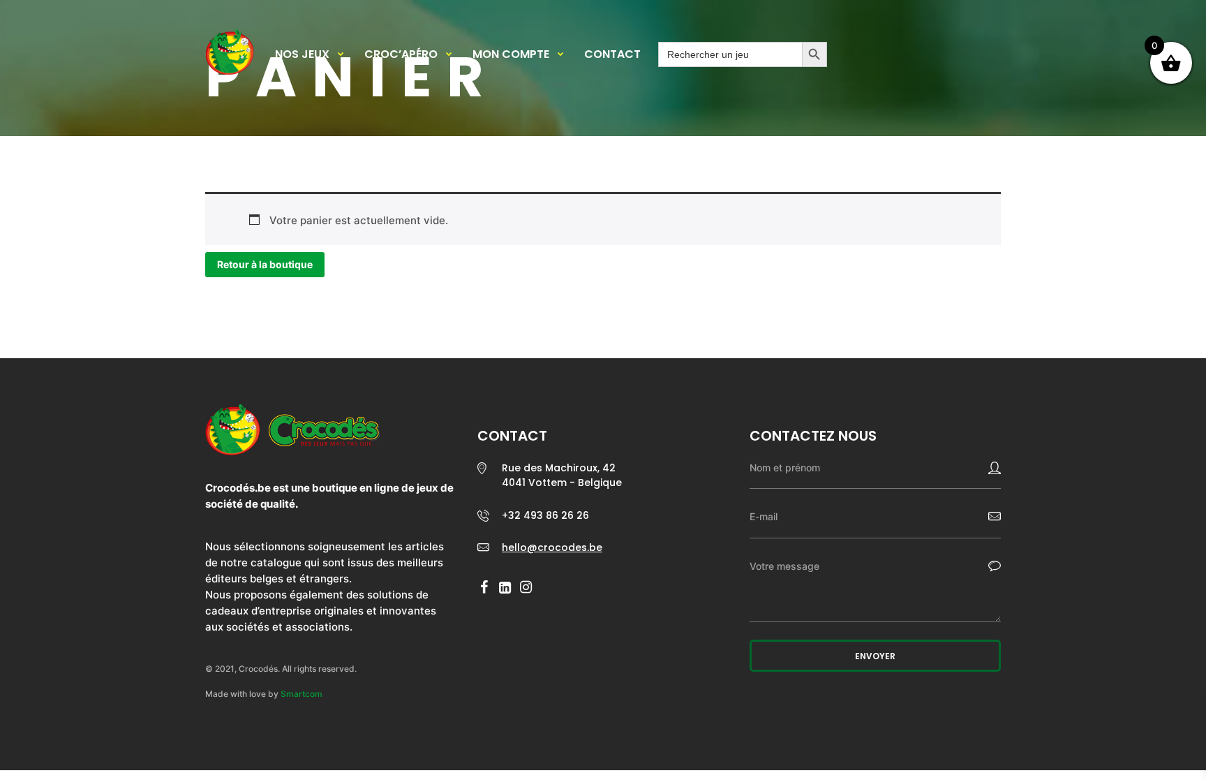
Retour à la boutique (265, 264)
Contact (612, 54)
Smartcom (301, 694)
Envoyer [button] (875, 656)
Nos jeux (302, 54)
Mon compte (510, 54)
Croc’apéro (401, 54)
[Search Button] (814, 54)
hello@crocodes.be (552, 547)
